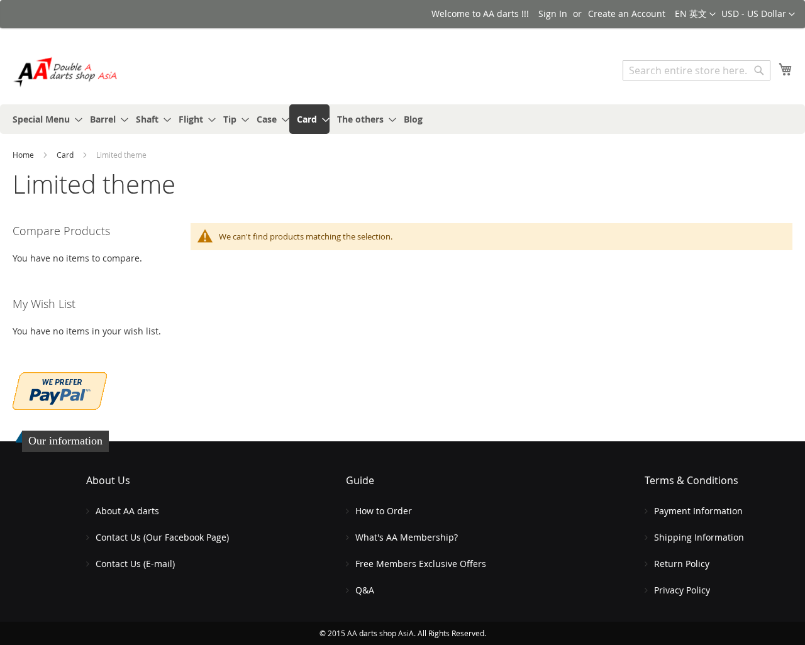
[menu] (402, 119)
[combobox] (696, 70)
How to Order (383, 511)
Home (24, 155)
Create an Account (626, 13)
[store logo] (66, 72)
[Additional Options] (60, 389)
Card (66, 155)
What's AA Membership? (406, 537)
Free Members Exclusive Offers (420, 564)
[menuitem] (43, 119)
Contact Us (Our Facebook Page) (162, 537)
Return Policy (681, 564)
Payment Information (698, 511)
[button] (758, 14)
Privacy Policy (682, 590)
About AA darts (127, 511)
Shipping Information (699, 537)
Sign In (552, 13)
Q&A (364, 590)
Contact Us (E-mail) (135, 564)
